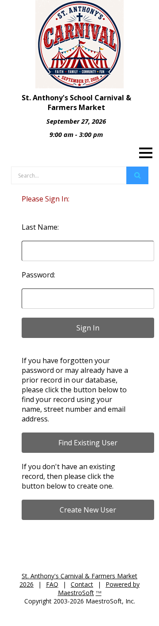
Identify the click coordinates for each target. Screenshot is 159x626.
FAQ (52, 584)
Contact (82, 584)
